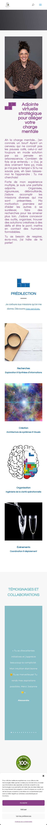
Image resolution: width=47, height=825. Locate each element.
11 (31, 732)
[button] (43, 776)
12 (33, 732)
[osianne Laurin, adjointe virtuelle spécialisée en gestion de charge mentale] (23, 98)
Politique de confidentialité (23, 821)
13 (35, 732)
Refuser (23, 809)
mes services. (33, 309)
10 (29, 732)
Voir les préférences (23, 816)
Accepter (23, 803)
